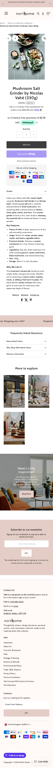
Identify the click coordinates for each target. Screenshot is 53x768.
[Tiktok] (15, 749)
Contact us (34, 295)
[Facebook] (5, 749)
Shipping (24, 295)
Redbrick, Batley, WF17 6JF (15, 613)
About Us (7, 646)
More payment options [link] (26, 161)
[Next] (50, 3)
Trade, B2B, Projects (12, 670)
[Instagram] (8, 749)
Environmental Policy (13, 666)
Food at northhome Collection (20, 23)
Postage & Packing (11, 658)
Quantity (26, 129)
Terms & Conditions (12, 677)
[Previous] (3, 3)
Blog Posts (26, 494)
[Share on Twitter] (26, 301)
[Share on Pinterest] (31, 301)
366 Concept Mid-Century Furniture (19, 681)
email (15, 606)
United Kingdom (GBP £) (18, 724)
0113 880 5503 (16, 602)
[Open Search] (38, 13)
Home (2, 23)
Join (26, 553)
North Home (24, 762)
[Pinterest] (12, 749)
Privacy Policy (9, 673)
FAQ (5, 654)
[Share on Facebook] (22, 301)
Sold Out (26, 145)
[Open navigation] (6, 13)
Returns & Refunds (12, 662)
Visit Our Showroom (12, 650)
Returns (15, 295)
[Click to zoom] (45, 38)
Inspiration (8, 643)
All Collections (10, 685)
